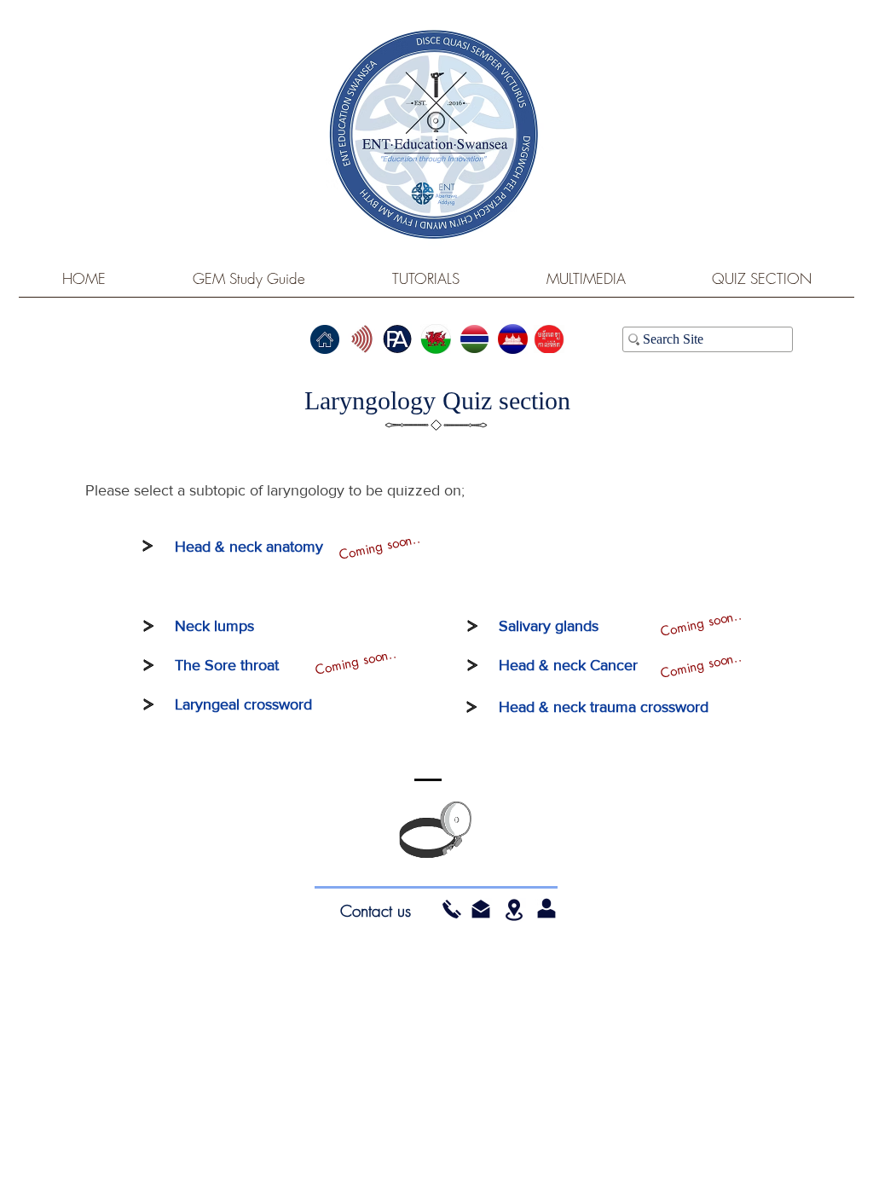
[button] (481, 909)
